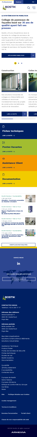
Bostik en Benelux (19, 279)
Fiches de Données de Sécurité (13, 351)
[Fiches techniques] (18, 131)
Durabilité (5, 365)
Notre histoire (7, 380)
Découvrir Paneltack (16, 55)
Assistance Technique (10, 346)
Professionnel (7, 2)
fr (33, 2)
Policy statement (9, 368)
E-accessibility (7, 370)
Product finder (7, 348)
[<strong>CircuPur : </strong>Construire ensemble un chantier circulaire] (18, 198)
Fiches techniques (8, 353)
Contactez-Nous (8, 372)
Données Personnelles (10, 413)
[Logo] (10, 301)
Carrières (5, 387)
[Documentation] (18, 179)
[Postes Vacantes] (18, 147)
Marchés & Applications (10, 336)
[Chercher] (29, 7)
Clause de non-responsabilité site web (15, 419)
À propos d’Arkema (9, 382)
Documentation (7, 360)
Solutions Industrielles (10, 341)
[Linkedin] (18, 263)
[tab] (15, 63)
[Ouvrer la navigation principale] (34, 8)
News (4, 389)
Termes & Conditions (9, 407)
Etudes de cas (7, 355)
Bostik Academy (8, 358)
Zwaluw (18, 2)
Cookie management (9, 400)
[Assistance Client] (18, 163)
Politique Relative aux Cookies (18, 394)
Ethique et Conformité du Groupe (14, 384)
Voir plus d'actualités (18, 245)
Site (3, 394)
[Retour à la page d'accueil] (10, 7)
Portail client (25, 413)
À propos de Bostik (9, 377)
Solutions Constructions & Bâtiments (16, 339)
